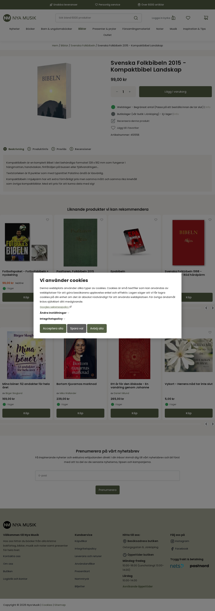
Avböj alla (97, 328)
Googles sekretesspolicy (54, 307)
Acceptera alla (53, 328)
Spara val (76, 328)
